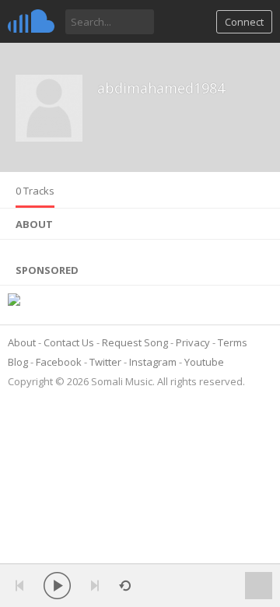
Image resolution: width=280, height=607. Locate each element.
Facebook (59, 362)
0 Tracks (35, 191)
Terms (232, 342)
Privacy (193, 342)
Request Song (135, 342)
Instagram (153, 362)
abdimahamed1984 (161, 88)
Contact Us (69, 342)
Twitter (105, 362)
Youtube (204, 362)
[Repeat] (125, 585)
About (22, 342)
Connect (244, 22)
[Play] (57, 585)
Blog (18, 362)
